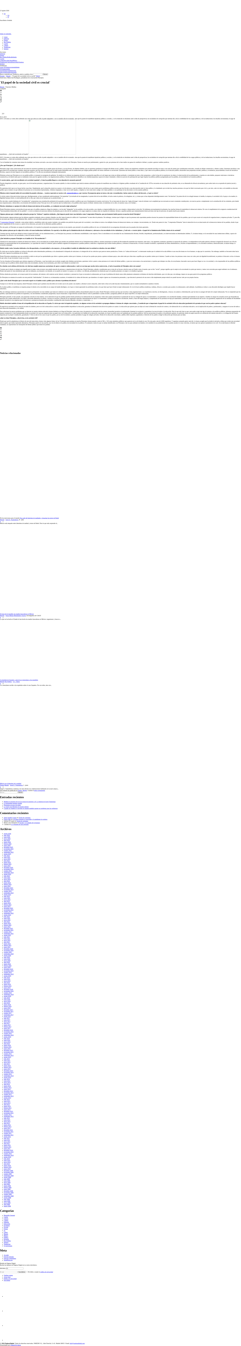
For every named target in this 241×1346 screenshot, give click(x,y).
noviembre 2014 (8, 1072)
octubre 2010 (8, 1153)
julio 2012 (7, 1118)
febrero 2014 (7, 1087)
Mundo (2, 87)
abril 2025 (7, 861)
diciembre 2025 (8, 847)
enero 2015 (7, 1069)
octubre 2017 (8, 1013)
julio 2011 (7, 1138)
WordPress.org (8, 1260)
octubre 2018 (8, 993)
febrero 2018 (7, 1006)
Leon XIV (3, 67)
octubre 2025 (8, 850)
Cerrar (6, 37)
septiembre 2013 (9, 1096)
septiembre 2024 (9, 872)
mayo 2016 (7, 1042)
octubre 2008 (8, 1194)
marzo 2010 (7, 1165)
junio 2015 (7, 1060)
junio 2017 (7, 1020)
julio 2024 (7, 876)
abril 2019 (7, 982)
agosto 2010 (7, 1157)
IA (18, 62)
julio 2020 (7, 957)
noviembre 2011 (8, 1131)
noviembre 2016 (8, 1032)
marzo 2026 (7, 842)
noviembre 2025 (8, 849)
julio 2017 (7, 1018)
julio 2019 (7, 977)
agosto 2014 (7, 1077)
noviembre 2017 (8, 1011)
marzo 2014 (7, 1086)
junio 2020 (7, 959)
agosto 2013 (7, 1098)
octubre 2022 (8, 911)
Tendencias (7, 47)
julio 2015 (7, 1059)
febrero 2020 (7, 966)
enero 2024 (7, 886)
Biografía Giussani (9, 1215)
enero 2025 (7, 866)
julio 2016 (7, 1038)
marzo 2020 (7, 964)
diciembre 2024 (8, 867)
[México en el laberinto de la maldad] (72, 782)
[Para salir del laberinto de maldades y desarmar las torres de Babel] (120, 516)
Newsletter (7, 1280)
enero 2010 (7, 1169)
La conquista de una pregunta (20, 824)
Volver (38, 76)
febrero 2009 (7, 1187)
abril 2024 (7, 881)
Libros (11, 60)
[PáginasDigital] (18, 30)
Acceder (6, 1255)
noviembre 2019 (8, 971)
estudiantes (16, 67)
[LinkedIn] (120, 94)
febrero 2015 (7, 1067)
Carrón (6, 44)
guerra (2, 70)
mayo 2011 (7, 1142)
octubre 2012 (8, 1115)
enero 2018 (7, 1008)
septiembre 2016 (9, 1035)
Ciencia (9, 62)
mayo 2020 (7, 960)
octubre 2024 (8, 871)
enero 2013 (7, 1109)
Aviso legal (7, 1277)
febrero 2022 (7, 925)
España (8, 72)
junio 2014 (7, 1081)
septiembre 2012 (9, 1116)
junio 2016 (7, 1040)
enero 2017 (7, 1028)
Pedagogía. (13, 70)
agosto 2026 (7, 833)
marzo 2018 (7, 1004)
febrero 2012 (7, 1126)
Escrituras (7, 1225)
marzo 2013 (7, 1106)
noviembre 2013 (8, 1093)
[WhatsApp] (120, 96)
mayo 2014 (7, 1082)
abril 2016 (7, 1043)
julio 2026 (7, 835)
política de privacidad (46, 1272)
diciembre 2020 (8, 949)
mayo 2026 (7, 839)
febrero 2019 (7, 986)
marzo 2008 (7, 1206)
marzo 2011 (7, 1145)
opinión (7, 69)
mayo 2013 (7, 1103)
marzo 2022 (7, 923)
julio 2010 (7, 1159)
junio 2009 (7, 1181)
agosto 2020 (7, 955)
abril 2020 (7, 962)
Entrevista (7, 70)
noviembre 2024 (8, 869)
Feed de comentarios (10, 1258)
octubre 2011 (7, 1133)
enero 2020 (7, 967)
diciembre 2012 (8, 1111)
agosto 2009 (7, 1177)
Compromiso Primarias (7, 222)
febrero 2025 (7, 864)
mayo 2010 (7, 1162)
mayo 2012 (7, 1121)
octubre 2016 (8, 1033)
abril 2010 (7, 1164)
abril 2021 (7, 942)
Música (15, 60)
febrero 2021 (7, 945)
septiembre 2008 (9, 1196)
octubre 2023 (8, 891)
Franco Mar (7, 819)
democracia (9, 67)
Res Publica (7, 42)
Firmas (6, 40)
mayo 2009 (7, 1182)
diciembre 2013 (8, 1091)
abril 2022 (7, 922)
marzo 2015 (7, 1065)
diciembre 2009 (8, 1170)
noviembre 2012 (8, 1113)
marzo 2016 (7, 1045)
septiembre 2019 (9, 974)
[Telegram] (120, 98)
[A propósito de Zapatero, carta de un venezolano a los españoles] (55, 678)
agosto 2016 (7, 1037)
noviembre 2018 (8, 991)
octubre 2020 (8, 952)
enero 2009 (7, 1189)
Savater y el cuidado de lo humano (29, 823)
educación (3, 72)
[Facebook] (120, 90)
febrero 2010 (7, 1167)
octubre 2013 (8, 1094)
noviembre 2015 (8, 1052)
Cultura (6, 45)
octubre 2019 (8, 972)
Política (9, 57)
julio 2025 (7, 855)
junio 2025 (7, 857)
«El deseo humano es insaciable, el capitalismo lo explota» (30, 819)
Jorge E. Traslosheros (12, 520)
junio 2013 (7, 1101)
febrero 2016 (7, 1047)
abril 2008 (7, 1204)
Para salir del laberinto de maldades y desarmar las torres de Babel (39, 518)
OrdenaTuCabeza (15, 1345)
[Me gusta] (1, 113)
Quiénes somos (8, 1275)
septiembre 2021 (9, 933)
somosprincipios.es (73, 193)
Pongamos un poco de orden (12, 805)
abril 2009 (7, 1184)
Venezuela (13, 72)
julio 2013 (7, 1099)
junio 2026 (7, 837)
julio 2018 (7, 998)
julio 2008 (7, 1199)
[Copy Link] (120, 102)
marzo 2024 (7, 883)
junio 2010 (7, 1160)
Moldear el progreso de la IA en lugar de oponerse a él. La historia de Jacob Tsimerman (30, 801)
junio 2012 (7, 1120)
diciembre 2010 (8, 1150)
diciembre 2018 (8, 989)
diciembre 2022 (8, 908)
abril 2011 (7, 1143)
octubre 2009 (8, 1174)
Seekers (6, 49)
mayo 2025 (7, 859)
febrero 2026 (7, 844)
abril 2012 (7, 1123)
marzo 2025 (7, 862)
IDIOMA (3, 1268)
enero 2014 (7, 1089)
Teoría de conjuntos (24, 817)
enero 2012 (7, 1128)
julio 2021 (7, 937)
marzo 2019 (7, 984)
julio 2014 (7, 1079)
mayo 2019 (7, 981)
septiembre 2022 (9, 913)
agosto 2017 (7, 1016)
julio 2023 (7, 896)
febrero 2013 (7, 1108)
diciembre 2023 (8, 888)
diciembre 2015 (8, 1050)
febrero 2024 (7, 884)
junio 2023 (7, 898)
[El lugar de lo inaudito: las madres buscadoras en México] (78, 612)
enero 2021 (7, 947)
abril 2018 (7, 1003)
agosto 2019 (7, 976)
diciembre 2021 (8, 928)
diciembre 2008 (8, 1191)
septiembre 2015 (9, 1055)
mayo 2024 (7, 879)
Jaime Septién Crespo (10, 817)
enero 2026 (7, 845)
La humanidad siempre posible (13, 803)
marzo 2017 (7, 1025)
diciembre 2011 (8, 1130)
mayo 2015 (7, 1062)
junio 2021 (7, 938)
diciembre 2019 (8, 969)
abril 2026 (7, 840)
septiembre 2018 (9, 994)
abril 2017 (7, 1023)
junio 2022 (7, 918)
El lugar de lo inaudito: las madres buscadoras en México (17, 614)
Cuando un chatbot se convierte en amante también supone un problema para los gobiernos (31, 808)
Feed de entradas (9, 1257)
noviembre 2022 (8, 910)
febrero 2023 (7, 905)
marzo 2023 (7, 903)
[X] (120, 92)
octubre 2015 (8, 1054)
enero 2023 (7, 906)
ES (5, 14)
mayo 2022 (7, 920)
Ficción (6, 60)
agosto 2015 (7, 1057)
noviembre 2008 (8, 1192)
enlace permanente (39, 790)
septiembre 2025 (9, 852)
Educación (14, 62)
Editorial (6, 39)
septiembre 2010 (9, 1155)
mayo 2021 (7, 940)
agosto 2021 (7, 935)
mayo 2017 (7, 1021)
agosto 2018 (7, 996)
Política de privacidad (10, 1278)
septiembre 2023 (9, 893)
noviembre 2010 (8, 1152)
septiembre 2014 (9, 1076)
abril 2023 (7, 901)
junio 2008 (7, 1201)
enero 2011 (7, 1148)
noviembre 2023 (8, 889)
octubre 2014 (8, 1074)
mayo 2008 (7, 1203)
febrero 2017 (7, 1026)
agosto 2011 (7, 1137)
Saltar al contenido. (5, 34)
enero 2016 (7, 1049)
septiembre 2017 (9, 1015)
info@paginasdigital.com (77, 1343)
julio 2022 (7, 916)
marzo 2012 (7, 1125)
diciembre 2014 (8, 1071)
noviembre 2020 (8, 950)
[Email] (120, 100)
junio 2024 (7, 877)
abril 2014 (7, 1084)
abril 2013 (7, 1104)
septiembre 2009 (9, 1175)
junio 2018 (7, 999)
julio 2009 (7, 1179)
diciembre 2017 (8, 1010)
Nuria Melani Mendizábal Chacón (16, 615)
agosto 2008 (7, 1198)
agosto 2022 (7, 915)
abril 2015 (7, 1064)
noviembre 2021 (8, 930)
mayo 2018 (7, 1001)
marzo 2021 (7, 944)
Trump (3, 69)
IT (8, 17)
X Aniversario (8, 1246)
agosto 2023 (7, 894)
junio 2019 (7, 979)
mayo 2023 (7, 900)
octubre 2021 (8, 932)
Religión (14, 57)
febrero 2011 (7, 1147)
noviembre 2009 (8, 1172)
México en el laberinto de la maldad (10, 783)
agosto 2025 (7, 854)
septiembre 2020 (9, 954)
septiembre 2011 (8, 1135)
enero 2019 (7, 988)
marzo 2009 (7, 1186)
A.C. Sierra (16, 681)
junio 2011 (7, 1140)
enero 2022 (7, 927)
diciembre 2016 (8, 1030)
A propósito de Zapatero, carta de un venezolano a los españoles (19, 680)
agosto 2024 (7, 874)
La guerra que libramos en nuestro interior (16, 807)
